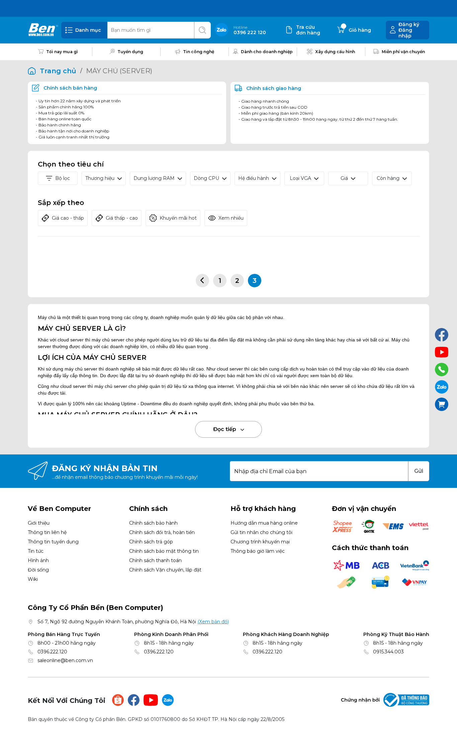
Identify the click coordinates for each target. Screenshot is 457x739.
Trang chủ (58, 71)
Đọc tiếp (225, 429)
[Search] (202, 30)
